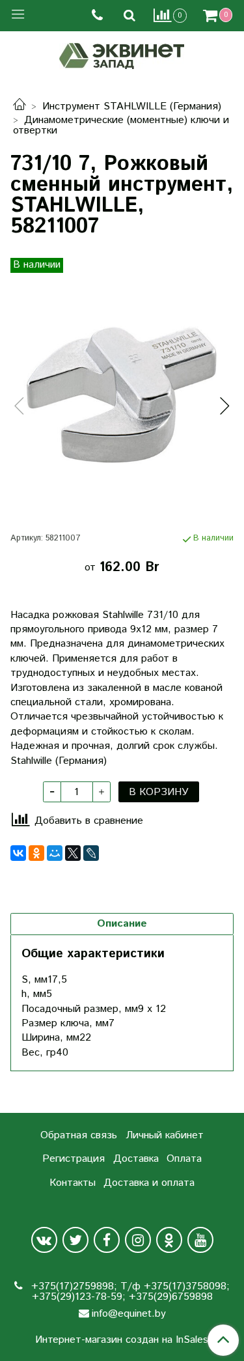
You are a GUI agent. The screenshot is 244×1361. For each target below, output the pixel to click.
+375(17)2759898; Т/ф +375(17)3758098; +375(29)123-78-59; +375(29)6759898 (129, 1291)
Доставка (136, 1158)
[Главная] (19, 106)
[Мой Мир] (54, 853)
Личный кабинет (165, 1135)
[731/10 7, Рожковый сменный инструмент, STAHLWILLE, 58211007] (122, 395)
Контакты (72, 1182)
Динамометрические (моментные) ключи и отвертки (121, 125)
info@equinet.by (129, 1313)
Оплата (184, 1158)
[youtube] (200, 1240)
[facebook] (107, 1240)
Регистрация (73, 1158)
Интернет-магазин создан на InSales (121, 1340)
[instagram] (138, 1240)
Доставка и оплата (149, 1182)
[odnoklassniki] (169, 1240)
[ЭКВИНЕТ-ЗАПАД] (122, 54)
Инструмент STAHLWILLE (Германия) (131, 106)
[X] (73, 853)
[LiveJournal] (91, 853)
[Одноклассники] (36, 853)
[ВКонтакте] (18, 853)
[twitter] (75, 1240)
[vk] (44, 1240)
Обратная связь (78, 1135)
